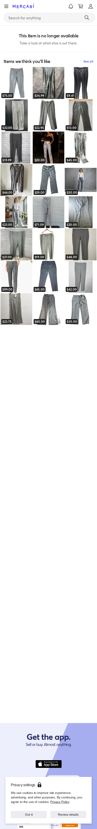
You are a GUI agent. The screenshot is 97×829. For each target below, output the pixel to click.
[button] (70, 6)
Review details (68, 814)
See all (88, 61)
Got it (29, 814)
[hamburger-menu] (6, 6)
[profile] (90, 6)
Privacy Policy (59, 802)
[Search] (86, 17)
